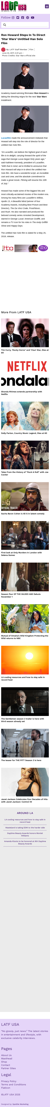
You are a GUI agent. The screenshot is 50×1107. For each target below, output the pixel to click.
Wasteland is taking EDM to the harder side (25, 828)
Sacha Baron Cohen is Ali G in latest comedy (22, 513)
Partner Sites (8, 1068)
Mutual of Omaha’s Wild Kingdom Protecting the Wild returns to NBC (24, 637)
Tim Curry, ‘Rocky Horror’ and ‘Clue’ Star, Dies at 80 (25, 351)
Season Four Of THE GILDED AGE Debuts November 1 (21, 595)
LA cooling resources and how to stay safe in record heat (23, 678)
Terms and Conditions (13, 1084)
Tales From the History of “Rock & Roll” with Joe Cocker (24, 473)
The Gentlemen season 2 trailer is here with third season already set (22, 720)
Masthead (6, 1058)
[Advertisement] (25, 280)
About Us (6, 1055)
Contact (5, 1065)
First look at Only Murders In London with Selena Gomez (21, 553)
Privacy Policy (8, 1081)
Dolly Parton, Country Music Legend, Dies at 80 (24, 433)
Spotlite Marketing (20, 1104)
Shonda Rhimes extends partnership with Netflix (21, 392)
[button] (47, 6)
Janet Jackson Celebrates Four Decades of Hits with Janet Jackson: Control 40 (24, 800)
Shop (4, 1061)
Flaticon (5, 1087)
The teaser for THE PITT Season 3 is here (21, 760)
